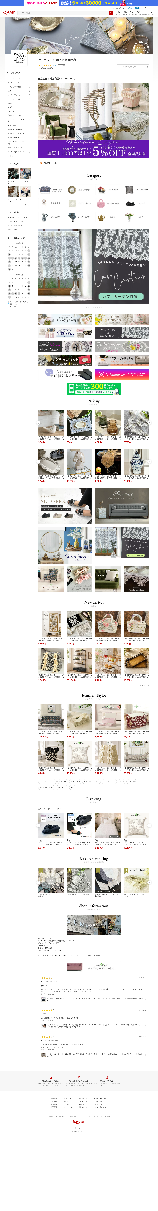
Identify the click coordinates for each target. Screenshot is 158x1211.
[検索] (111, 13)
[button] (150, 8)
